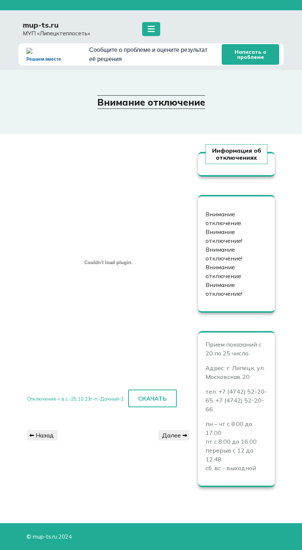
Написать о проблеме (250, 54)
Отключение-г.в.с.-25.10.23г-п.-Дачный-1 (75, 399)
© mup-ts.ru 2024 (49, 536)
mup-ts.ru (41, 24)
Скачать (152, 398)
